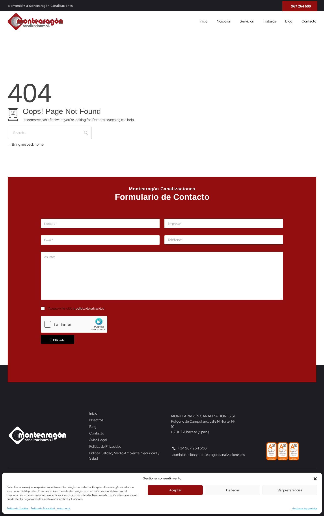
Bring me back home (27, 144)
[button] (315, 478)
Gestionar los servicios (304, 508)
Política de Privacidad (43, 508)
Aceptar (175, 490)
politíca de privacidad (90, 308)
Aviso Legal (63, 508)
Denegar (232, 490)
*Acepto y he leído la (75, 308)
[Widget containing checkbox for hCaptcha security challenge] (74, 324)
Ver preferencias (289, 490)
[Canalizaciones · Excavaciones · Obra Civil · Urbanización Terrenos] (35, 21)
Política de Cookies (17, 508)
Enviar (57, 340)
